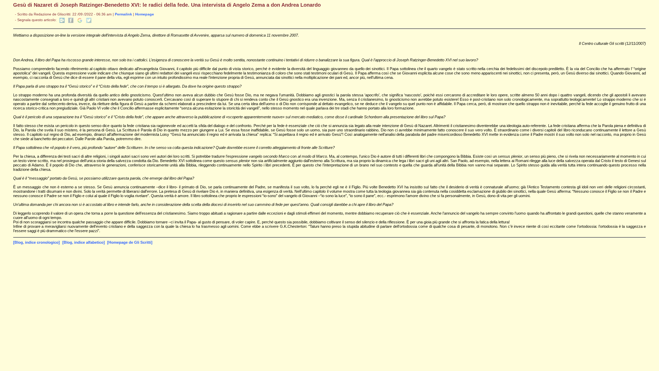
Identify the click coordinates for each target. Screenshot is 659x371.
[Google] (79, 22)
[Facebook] (70, 22)
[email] (62, 22)
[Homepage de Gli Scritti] (129, 242)
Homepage (144, 14)
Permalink (123, 14)
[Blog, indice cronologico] (36, 242)
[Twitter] (88, 22)
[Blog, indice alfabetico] (83, 242)
